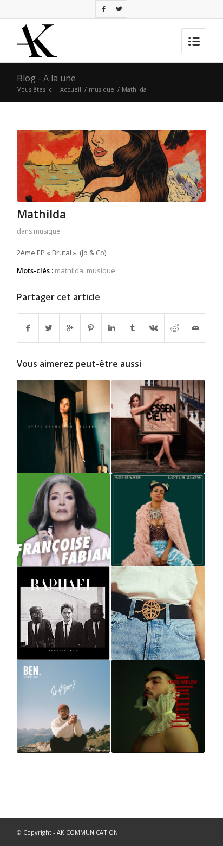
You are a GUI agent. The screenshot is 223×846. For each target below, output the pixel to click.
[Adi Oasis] (158, 519)
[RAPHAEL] (63, 613)
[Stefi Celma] (63, 426)
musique (101, 89)
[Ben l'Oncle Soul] (63, 706)
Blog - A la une (46, 78)
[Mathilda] (111, 166)
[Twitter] (119, 9)
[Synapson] (158, 613)
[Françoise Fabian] (63, 519)
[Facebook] (103, 9)
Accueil (70, 89)
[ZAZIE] (158, 426)
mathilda (69, 270)
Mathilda (41, 214)
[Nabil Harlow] (158, 706)
